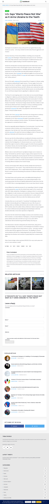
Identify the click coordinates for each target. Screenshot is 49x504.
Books (4, 473)
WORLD (7, 5)
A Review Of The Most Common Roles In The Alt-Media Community (26, 379)
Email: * (6, 325)
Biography (5, 468)
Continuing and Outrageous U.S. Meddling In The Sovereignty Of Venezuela (27, 356)
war (30, 246)
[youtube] (11, 447)
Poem (4, 492)
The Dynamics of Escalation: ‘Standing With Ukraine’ (22, 410)
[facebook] (4, 447)
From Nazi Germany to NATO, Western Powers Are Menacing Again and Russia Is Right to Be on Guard (24, 284)
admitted (12, 132)
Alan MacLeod (13, 365)
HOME (3, 5)
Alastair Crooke (14, 405)
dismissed (20, 118)
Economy (5, 476)
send (24, 75)
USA (26, 246)
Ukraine (22, 246)
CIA (10, 246)
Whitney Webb (13, 358)
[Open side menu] (3, 1)
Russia (18, 246)
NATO (14, 246)
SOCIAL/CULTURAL (7, 497)
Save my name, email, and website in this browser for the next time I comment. (22, 339)
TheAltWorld (25, 1)
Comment (7, 307)
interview (5, 484)
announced (13, 108)
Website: (7, 332)
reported (17, 114)
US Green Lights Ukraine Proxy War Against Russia (11, 286)
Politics (5, 495)
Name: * (7, 319)
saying (16, 189)
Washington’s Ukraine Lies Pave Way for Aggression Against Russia (38, 285)
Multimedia (5, 489)
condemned (17, 81)
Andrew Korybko (14, 381)
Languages (5, 487)
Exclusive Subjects (7, 481)
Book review (6, 470)
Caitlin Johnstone (14, 374)
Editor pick (5, 478)
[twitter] (7, 447)
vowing (9, 57)
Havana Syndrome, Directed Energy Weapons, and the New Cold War (26, 364)
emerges (19, 73)
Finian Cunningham (8, 20)
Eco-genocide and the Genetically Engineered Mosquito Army (25, 387)
